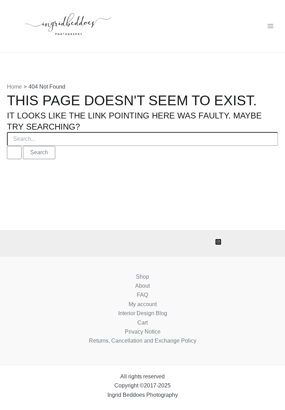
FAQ (142, 295)
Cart (142, 323)
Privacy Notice (143, 332)
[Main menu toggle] (270, 26)
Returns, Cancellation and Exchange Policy (142, 341)
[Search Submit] (14, 152)
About (142, 286)
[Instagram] (218, 242)
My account (143, 304)
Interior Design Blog (142, 313)
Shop (142, 277)
